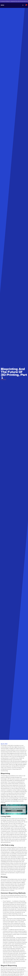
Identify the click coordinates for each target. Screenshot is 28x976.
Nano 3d (13, 5)
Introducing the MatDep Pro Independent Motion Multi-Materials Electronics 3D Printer (14, 2)
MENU (2, 5)
